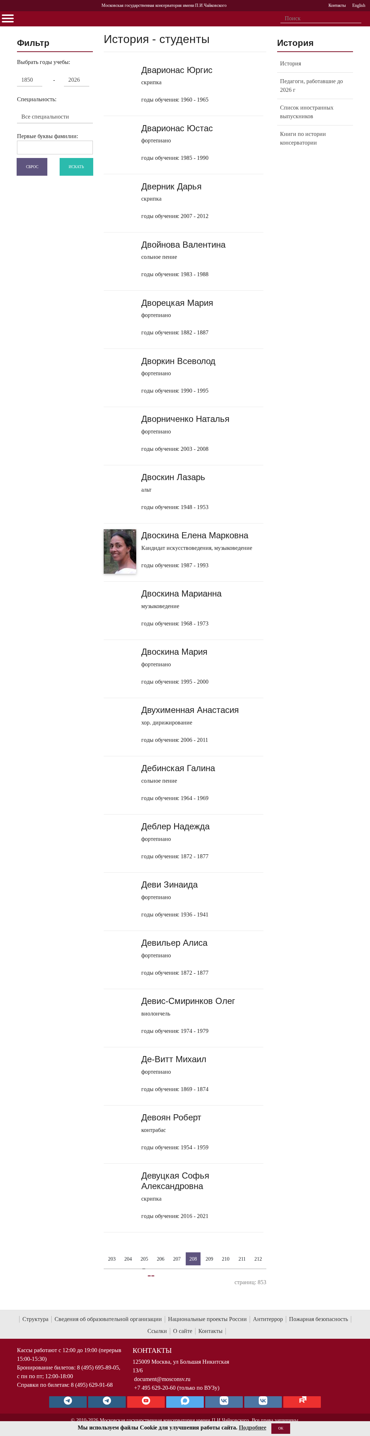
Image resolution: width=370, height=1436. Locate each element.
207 (177, 1259)
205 (144, 1259)
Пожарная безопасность (318, 1319)
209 (209, 1259)
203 (112, 1259)
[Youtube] (146, 1402)
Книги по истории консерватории (303, 138)
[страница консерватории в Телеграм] (68, 1402)
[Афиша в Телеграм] (302, 1402)
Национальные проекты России (207, 1319)
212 (258, 1259)
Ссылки (157, 1331)
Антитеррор (268, 1319)
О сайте (182, 1331)
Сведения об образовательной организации (108, 1319)
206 (160, 1259)
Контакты (210, 1331)
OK (280, 1428)
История (290, 63)
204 (128, 1259)
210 (225, 1259)
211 (242, 1259)
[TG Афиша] (107, 1402)
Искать (76, 166)
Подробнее (252, 1427)
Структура (35, 1319)
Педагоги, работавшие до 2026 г (311, 85)
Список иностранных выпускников (307, 111)
